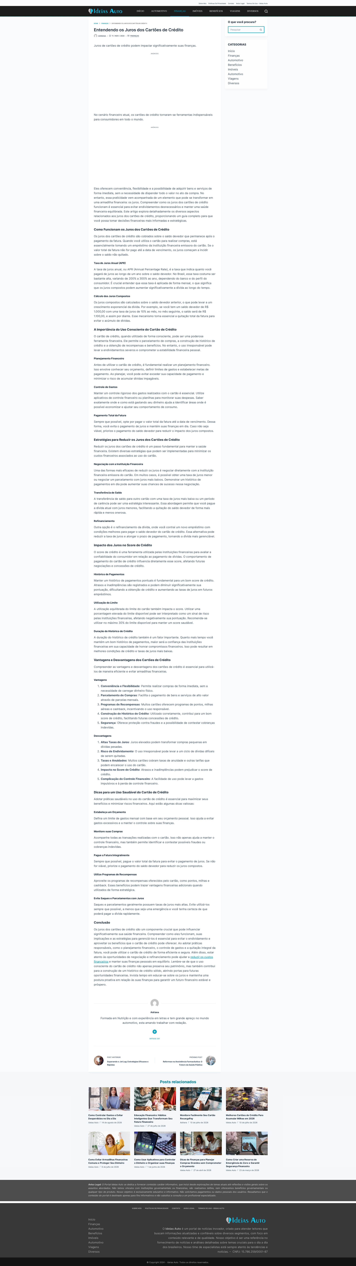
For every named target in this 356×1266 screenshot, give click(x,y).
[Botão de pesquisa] (261, 29)
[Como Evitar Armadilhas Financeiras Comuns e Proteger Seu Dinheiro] (109, 1143)
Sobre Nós (202, 3)
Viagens (235, 11)
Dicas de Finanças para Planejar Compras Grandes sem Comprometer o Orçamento (200, 1163)
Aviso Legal (240, 3)
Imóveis (197, 11)
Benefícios (216, 11)
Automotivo (159, 11)
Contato (231, 3)
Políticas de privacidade (217, 3)
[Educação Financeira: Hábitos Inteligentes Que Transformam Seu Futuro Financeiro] (155, 1099)
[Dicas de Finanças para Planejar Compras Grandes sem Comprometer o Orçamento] (201, 1143)
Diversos (252, 11)
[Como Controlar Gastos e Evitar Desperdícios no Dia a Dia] (109, 1099)
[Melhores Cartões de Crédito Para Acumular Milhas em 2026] (247, 1099)
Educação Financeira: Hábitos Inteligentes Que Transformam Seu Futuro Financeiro (153, 1118)
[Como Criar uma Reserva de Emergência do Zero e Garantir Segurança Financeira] (247, 1143)
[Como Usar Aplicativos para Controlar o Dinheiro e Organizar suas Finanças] (155, 1143)
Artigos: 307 (154, 1039)
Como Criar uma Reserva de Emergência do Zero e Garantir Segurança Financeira (243, 1163)
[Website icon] (155, 1032)
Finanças (180, 11)
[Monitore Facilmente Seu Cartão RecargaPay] (201, 1099)
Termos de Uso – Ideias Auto (257, 3)
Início (140, 11)
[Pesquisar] (266, 11)
